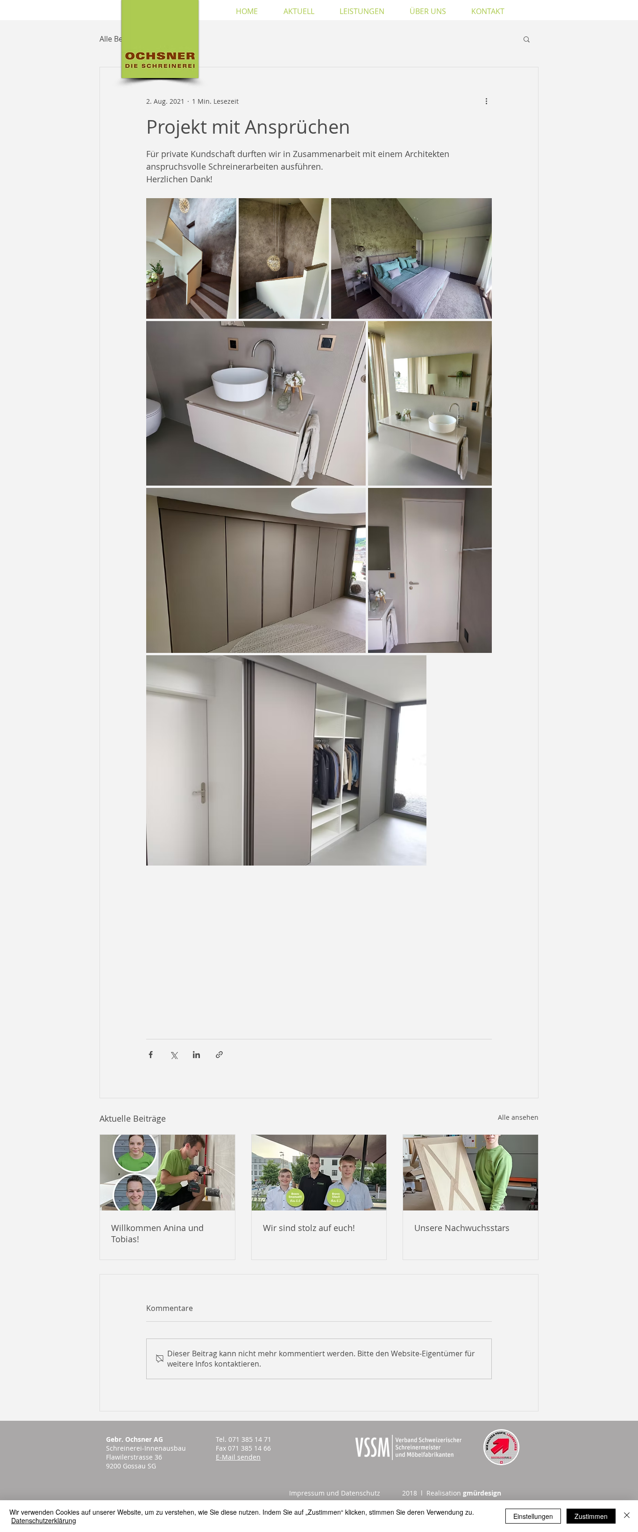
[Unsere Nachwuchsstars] (470, 1172)
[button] (526, 39)
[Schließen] (626, 1516)
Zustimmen (591, 1516)
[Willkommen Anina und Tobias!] (167, 1172)
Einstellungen (533, 1516)
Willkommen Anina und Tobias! (157, 1233)
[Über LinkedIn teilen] (196, 1054)
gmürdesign (482, 1493)
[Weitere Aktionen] (486, 101)
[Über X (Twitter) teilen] (173, 1054)
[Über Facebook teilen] (150, 1054)
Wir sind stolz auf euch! (309, 1227)
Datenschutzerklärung (43, 1520)
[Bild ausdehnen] (191, 258)
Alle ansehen (518, 1117)
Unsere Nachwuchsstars (462, 1227)
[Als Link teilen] (219, 1054)
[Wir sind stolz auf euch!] (319, 1172)
